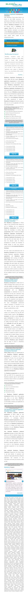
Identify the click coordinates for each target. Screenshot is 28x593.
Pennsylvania (6, 563)
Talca (10, 578)
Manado (8, 546)
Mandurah (22, 546)
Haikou (19, 526)
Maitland (13, 544)
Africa (14, 498)
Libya (9, 542)
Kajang (22, 532)
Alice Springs (6, 502)
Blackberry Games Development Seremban (11, 345)
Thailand (9, 580)
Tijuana (13, 581)
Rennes (5, 566)
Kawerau (16, 535)
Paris (17, 561)
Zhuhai (21, 591)
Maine (10, 544)
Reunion (14, 566)
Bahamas (16, 502)
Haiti (23, 526)
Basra (15, 505)
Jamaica (8, 532)
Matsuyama (21, 550)
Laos (9, 539)
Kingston (22, 537)
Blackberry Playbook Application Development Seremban (12, 405)
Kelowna (5, 536)
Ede (23, 518)
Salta (5, 568)
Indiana (8, 531)
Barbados (22, 504)
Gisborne (17, 525)
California (17, 509)
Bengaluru (6, 508)
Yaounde (22, 589)
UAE (23, 581)
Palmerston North (7, 560)
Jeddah (14, 532)
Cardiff (8, 511)
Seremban (22, 574)
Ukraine (10, 582)
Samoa (8, 568)
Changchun (6, 514)
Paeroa (9, 559)
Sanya (22, 572)
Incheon (22, 530)
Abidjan (12, 497)
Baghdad (11, 502)
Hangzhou (19, 529)
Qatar (12, 564)
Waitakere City (10, 587)
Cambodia (6, 510)
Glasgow (5, 526)
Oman (22, 558)
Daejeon (16, 516)
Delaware (6, 518)
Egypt (14, 519)
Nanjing (9, 554)
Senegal (9, 574)
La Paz (18, 542)
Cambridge (11, 510)
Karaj (5, 535)
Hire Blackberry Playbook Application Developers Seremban (15, 465)
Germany (22, 524)
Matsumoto (14, 550)
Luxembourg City (13, 542)
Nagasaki (18, 552)
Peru (13, 563)
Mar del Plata (13, 547)
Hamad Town (15, 528)
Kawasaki (12, 535)
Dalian (22, 516)
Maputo (8, 547)
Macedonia (9, 543)
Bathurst (22, 505)
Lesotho (13, 540)
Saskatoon (10, 573)
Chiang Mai (18, 515)
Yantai (19, 589)
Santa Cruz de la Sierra (15, 571)
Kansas (22, 533)
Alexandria (15, 501)
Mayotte (15, 551)
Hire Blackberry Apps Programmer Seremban (12, 276)
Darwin (19, 517)
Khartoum (9, 537)
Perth (11, 563)
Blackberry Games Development (13, 42)
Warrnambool (21, 587)
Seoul (14, 574)
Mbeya (19, 551)
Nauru (13, 556)
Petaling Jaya (16, 563)
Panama (13, 560)
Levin (20, 540)
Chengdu (9, 515)
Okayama (15, 558)
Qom (20, 564)
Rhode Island (18, 566)
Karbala (8, 535)
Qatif (14, 564)
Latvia (17, 539)
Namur (22, 553)
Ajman (5, 500)
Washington (6, 588)
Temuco (17, 579)
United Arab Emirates (19, 582)
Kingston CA (6, 538)
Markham (18, 547)
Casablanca (21, 511)
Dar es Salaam (11, 517)
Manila (5, 547)
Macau (5, 543)
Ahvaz (22, 498)
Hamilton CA (14, 529)
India (5, 531)
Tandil (16, 578)
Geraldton (18, 524)
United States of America (16, 584)
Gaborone (9, 523)
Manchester (17, 546)
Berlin (16, 508)
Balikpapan (10, 503)
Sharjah (22, 575)
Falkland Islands (7, 521)
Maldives (16, 545)
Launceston (21, 539)
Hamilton (9, 529)
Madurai (22, 543)
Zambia (13, 591)
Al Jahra (11, 500)
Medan (5, 552)
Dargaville (16, 517)
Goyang (15, 526)
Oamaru (9, 558)
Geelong (22, 523)
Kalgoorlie (6, 533)
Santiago (10, 572)
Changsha (11, 514)
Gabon (5, 523)
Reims (22, 565)
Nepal (22, 556)
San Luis (20, 568)
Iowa (19, 531)
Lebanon (9, 540)
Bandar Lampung (20, 503)
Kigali (16, 537)
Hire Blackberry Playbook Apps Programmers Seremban (14, 464)
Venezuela (10, 586)
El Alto (17, 519)
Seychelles (6, 575)
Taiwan (15, 577)
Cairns (8, 509)
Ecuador (19, 518)
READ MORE (19, 493)
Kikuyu (18, 537)
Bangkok (10, 504)
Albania (5, 501)
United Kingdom (7, 584)
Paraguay (6, 561)
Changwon (16, 514)
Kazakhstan (21, 535)
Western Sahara (7, 589)
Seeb (18, 573)
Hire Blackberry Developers (12, 45)
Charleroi (5, 515)
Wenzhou (15, 588)
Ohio (12, 558)
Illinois (18, 530)
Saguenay (11, 567)
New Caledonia (21, 557)
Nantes (16, 554)
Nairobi (5, 553)
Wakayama (16, 587)
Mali (19, 545)
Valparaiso (16, 585)
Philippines (22, 563)
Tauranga (11, 579)
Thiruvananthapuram (20, 580)
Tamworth (13, 578)
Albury (12, 501)
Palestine (22, 559)
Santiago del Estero (17, 572)
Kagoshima (18, 532)
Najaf (9, 553)
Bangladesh (16, 504)
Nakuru (15, 553)
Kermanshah (18, 536)
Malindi (22, 545)
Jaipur (5, 532)
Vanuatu (5, 586)
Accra (22, 497)
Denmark (10, 518)
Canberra (19, 510)
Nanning (13, 554)
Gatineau (17, 523)
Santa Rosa (6, 572)
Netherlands (6, 557)
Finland (12, 522)
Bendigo (22, 507)
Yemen (10, 591)
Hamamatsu (21, 528)
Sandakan (8, 571)
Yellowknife (6, 591)
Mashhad (22, 549)
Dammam (6, 517)
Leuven (17, 540)
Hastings (8, 530)
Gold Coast (10, 526)
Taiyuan (18, 577)
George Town (6, 524)
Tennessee (22, 579)
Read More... (20, 74)
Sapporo (5, 573)
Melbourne (13, 552)
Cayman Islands (7, 512)
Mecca (22, 551)
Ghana (5, 525)
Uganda (5, 582)
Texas (5, 580)
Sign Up (14, 154)
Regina (19, 565)
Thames (13, 580)
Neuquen (11, 557)
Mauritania (6, 551)
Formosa (18, 522)
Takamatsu (6, 578)
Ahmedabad (18, 498)
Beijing (5, 507)
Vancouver (22, 585)
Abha (10, 497)
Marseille (22, 547)
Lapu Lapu (13, 539)
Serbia (17, 574)
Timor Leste (17, 581)
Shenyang (6, 577)
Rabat (23, 564)
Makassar (18, 544)
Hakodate (6, 528)
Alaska (22, 500)
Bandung (5, 504)
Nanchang (6, 554)
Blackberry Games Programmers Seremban (17, 346)
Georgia (11, 524)
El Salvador (21, 519)
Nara (5, 556)
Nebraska (16, 556)
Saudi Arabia (14, 573)
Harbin (5, 530)
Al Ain (8, 500)
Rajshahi (5, 565)
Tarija (23, 578)
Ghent (11, 525)
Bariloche (6, 505)
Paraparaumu (11, 561)
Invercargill (16, 531)
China (11, 516)
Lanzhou (5, 539)
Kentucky (10, 536)
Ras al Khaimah (15, 565)
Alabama (18, 500)
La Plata (22, 542)
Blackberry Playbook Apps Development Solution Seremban (16, 408)
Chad (18, 512)
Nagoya (22, 552)
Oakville (5, 558)
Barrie (13, 505)
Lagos (15, 538)
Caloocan (22, 509)
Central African (13, 512)
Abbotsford (6, 497)
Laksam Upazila (20, 538)
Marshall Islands (7, 549)
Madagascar (17, 543)
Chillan (8, 516)
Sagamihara (6, 567)
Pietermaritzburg (7, 564)
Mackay (13, 543)
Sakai (19, 567)
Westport (12, 589)
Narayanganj (8, 556)
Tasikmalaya (6, 579)
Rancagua (9, 565)
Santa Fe (22, 571)
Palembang (17, 559)
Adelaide (11, 498)
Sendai (5, 574)
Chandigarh (21, 512)
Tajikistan (22, 577)
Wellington (11, 588)
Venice (14, 586)
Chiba (22, 515)
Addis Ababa (6, 498)
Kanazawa (15, 533)
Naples (22, 554)
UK (8, 582)
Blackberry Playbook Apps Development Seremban (13, 406)
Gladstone (22, 525)
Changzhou (21, 514)
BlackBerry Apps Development (12, 40)
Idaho (16, 530)
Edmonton (10, 519)
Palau (13, 559)
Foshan (22, 522)
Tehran (14, 579)
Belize (18, 507)
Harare (22, 529)
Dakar (20, 516)
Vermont (18, 586)
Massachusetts (7, 550)
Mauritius (11, 551)
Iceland (12, 530)
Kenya (13, 536)
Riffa (23, 566)
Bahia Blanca (21, 502)
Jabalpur (22, 531)
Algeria (19, 501)
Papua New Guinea (20, 560)
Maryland (17, 549)
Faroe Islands (13, 521)
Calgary (14, 509)
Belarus (9, 507)
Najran (11, 553)
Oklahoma (19, 558)
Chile (5, 516)
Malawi (7, 545)
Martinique (13, 549)
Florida (15, 522)
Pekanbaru (22, 561)
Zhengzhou (17, 591)
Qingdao (17, 564)
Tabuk (12, 577)
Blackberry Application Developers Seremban (16, 278)
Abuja (20, 497)
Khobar (13, 537)
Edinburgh (6, 519)
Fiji (9, 522)
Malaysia (11, 545)
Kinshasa (11, 538)
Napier (19, 554)
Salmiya (22, 567)
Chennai (13, 515)
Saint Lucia (15, 567)
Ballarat (14, 503)
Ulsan (14, 582)
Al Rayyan (15, 500)
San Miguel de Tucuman (12, 570)
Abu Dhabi (16, 497)
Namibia (18, 553)
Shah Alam (12, 575)
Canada (15, 510)
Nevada (15, 557)
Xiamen (15, 589)
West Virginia (21, 588)
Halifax (10, 528)
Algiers (22, 501)
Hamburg (5, 529)
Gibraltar (14, 525)
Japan (11, 532)
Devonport (15, 518)
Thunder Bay (6, 581)
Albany (9, 501)
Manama (12, 546)
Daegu (13, 516)
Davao (22, 517)
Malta (5, 546)
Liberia (22, 540)
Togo (21, 581)
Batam (18, 505)
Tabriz (9, 577)
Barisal (9, 505)
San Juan (11, 568)
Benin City (13, 508)
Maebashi (6, 544)
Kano (19, 533)
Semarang (22, 573)
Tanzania (19, 578)
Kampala (10, 533)
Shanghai (17, 575)
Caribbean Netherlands (14, 511)
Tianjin (10, 581)
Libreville (5, 542)
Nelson (19, 556)
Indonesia (11, 531)
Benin (10, 508)
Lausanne (6, 540)
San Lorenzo (16, 568)
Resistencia (10, 566)
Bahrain (5, 503)
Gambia (13, 523)
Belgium (13, 507)
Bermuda (19, 508)
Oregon (5, 559)
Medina (9, 552)
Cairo (11, 509)
